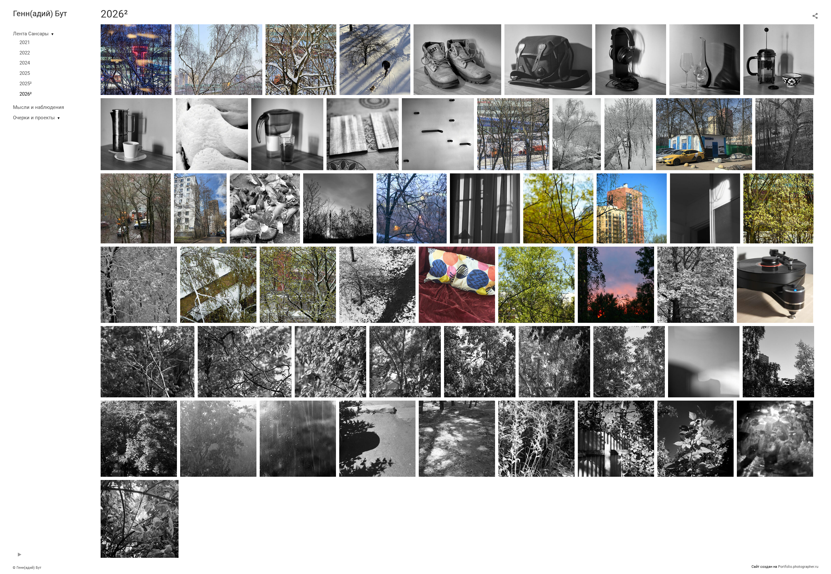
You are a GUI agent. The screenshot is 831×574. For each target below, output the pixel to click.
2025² (25, 84)
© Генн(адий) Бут (27, 568)
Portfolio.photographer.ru (798, 567)
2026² (25, 94)
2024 (24, 63)
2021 (24, 42)
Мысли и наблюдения (38, 107)
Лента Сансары (31, 34)
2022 (24, 53)
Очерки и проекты (34, 118)
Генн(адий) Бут (40, 13)
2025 (24, 73)
